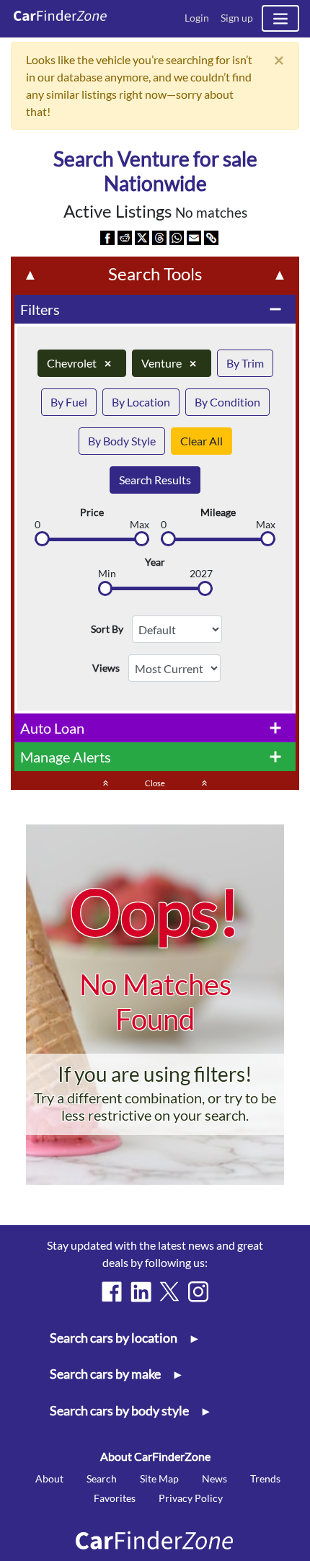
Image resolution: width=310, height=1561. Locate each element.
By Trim (245, 363)
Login (197, 18)
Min (107, 573)
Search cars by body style (129, 1410)
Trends (265, 1478)
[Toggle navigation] (280, 18)
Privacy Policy (191, 1498)
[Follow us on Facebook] (111, 1291)
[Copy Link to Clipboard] (211, 237)
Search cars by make (115, 1374)
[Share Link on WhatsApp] (176, 237)
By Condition (227, 402)
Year (155, 562)
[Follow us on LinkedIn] (140, 1291)
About (49, 1478)
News (214, 1478)
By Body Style (122, 441)
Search (102, 1478)
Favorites (115, 1498)
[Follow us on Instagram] (198, 1291)
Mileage (218, 512)
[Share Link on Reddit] (125, 237)
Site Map (159, 1478)
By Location (141, 402)
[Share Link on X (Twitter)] (142, 237)
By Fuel (68, 402)
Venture (168, 363)
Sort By (107, 629)
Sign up (237, 18)
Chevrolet (79, 363)
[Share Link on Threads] (159, 237)
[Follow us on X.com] (169, 1291)
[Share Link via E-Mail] (194, 237)
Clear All (201, 441)
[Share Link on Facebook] (107, 237)
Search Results (155, 479)
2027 (201, 573)
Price (92, 512)
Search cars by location (124, 1338)
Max (139, 524)
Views (106, 668)
